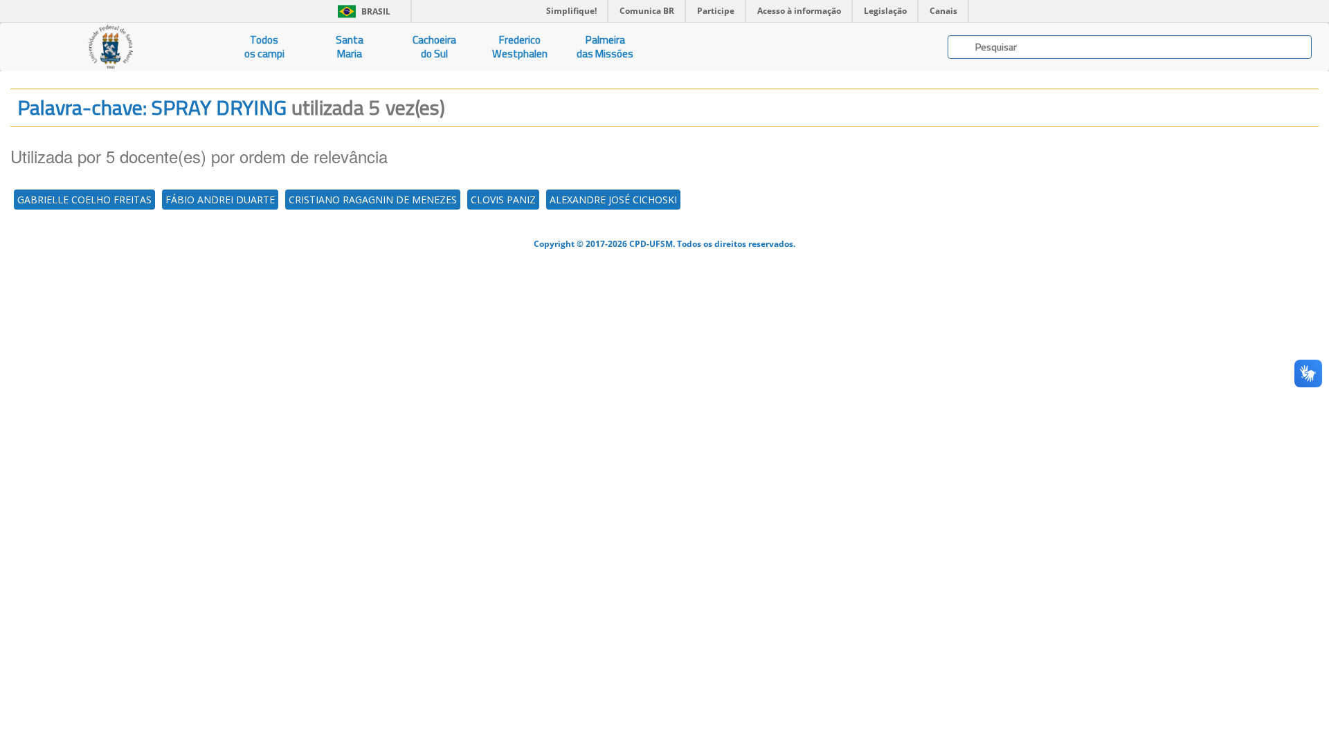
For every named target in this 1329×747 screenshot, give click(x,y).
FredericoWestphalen (520, 47)
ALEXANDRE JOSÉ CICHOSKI (613, 199)
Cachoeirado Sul (434, 47)
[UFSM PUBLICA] (111, 47)
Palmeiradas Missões (605, 47)
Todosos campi (264, 47)
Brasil (361, 11)
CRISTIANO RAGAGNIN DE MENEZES (373, 199)
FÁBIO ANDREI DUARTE (220, 199)
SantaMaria (349, 47)
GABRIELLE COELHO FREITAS (84, 199)
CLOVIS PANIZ (503, 199)
